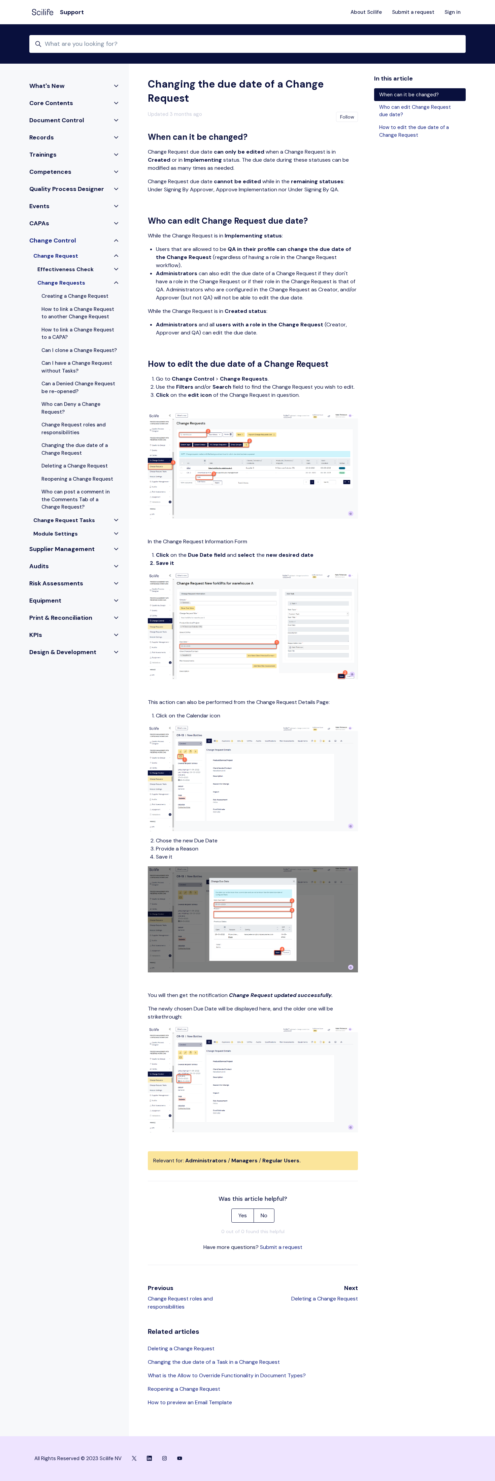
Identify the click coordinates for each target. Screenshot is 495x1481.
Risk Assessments (56, 583)
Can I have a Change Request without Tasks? (76, 367)
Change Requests (61, 282)
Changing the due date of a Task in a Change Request (214, 1361)
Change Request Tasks (64, 520)
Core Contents (51, 103)
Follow (347, 117)
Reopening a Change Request (184, 1388)
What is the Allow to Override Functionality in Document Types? (227, 1375)
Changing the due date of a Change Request (74, 449)
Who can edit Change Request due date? (415, 111)
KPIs (35, 635)
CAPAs (39, 223)
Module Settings (55, 533)
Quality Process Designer (66, 189)
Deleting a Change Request (324, 1298)
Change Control (52, 240)
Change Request (55, 255)
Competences (50, 172)
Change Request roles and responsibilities (73, 428)
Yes (242, 1215)
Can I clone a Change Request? (79, 350)
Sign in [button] (452, 12)
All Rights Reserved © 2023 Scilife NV (78, 1458)
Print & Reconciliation (60, 618)
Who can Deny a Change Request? (70, 408)
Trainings (43, 155)
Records (41, 137)
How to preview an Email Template (190, 1402)
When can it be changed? (409, 94)
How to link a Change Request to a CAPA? (77, 333)
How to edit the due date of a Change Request (414, 131)
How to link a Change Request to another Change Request (77, 313)
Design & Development (62, 652)
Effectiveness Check (65, 269)
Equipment (45, 601)
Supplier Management (62, 549)
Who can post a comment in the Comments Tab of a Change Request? (75, 499)
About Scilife (366, 12)
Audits (39, 566)
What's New (47, 86)
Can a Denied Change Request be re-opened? (78, 387)
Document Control (56, 120)
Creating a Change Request (74, 296)
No (264, 1215)
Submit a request (413, 12)
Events (39, 206)
